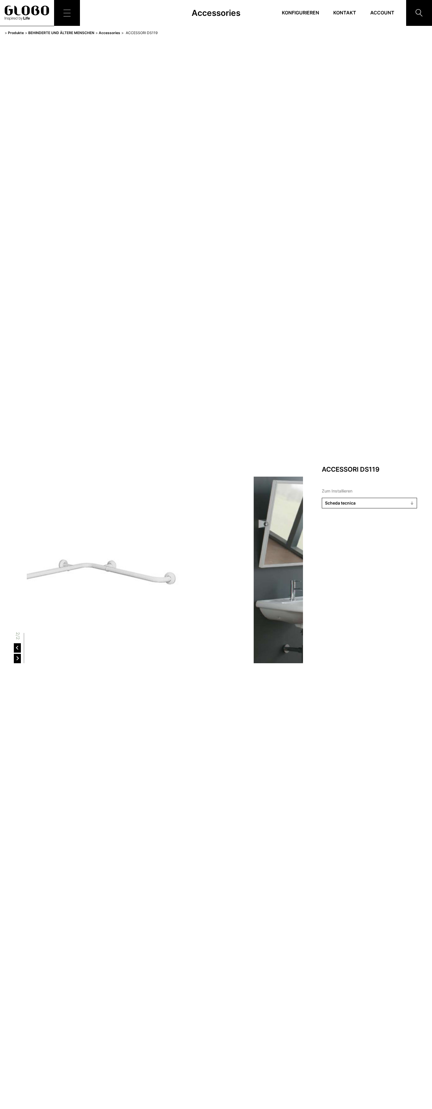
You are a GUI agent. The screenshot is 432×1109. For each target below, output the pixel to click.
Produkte (16, 33)
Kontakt (344, 13)
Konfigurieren (300, 13)
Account (382, 13)
